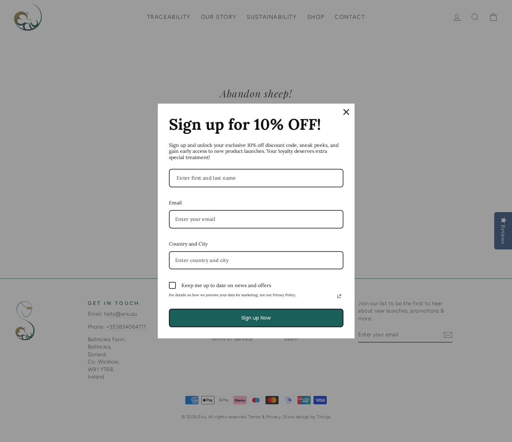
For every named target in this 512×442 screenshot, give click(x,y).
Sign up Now (256, 317)
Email (175, 203)
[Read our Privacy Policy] (339, 296)
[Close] (346, 112)
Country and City (188, 244)
